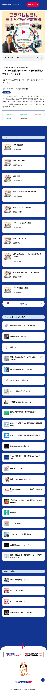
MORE (23, 303)
